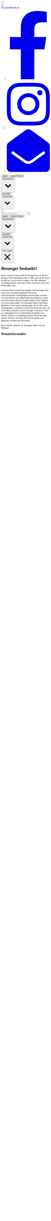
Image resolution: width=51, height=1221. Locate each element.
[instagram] (28, 128)
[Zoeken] (29, 213)
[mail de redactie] (28, 171)
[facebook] (28, 78)
